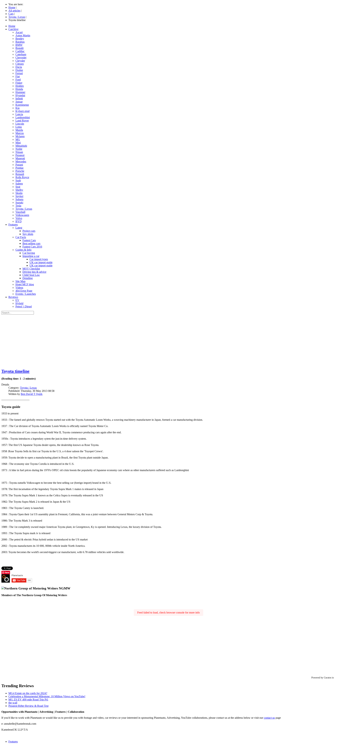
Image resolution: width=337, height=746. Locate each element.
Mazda (19, 130)
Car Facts (20, 237)
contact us (269, 717)
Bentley (19, 38)
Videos (19, 287)
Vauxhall (20, 211)
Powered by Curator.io (322, 677)
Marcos (19, 133)
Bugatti (19, 48)
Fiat (17, 76)
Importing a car (30, 256)
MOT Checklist (31, 268)
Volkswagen (22, 215)
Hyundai (20, 95)
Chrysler (20, 60)
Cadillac (20, 51)
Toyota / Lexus (23, 208)
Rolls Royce (22, 177)
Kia (17, 107)
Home (11, 26)
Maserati (20, 158)
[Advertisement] (168, 340)
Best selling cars (31, 243)
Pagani (19, 164)
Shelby (19, 189)
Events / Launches (25, 293)
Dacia (18, 66)
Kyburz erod (22, 111)
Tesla (18, 205)
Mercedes (20, 161)
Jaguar (19, 101)
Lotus (18, 126)
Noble (18, 148)
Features (13, 224)
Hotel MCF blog (24, 284)
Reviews (13, 297)
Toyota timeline (15, 371)
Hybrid (19, 303)
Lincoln (19, 123)
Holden (19, 85)
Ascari (19, 32)
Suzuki (19, 202)
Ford (18, 79)
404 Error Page (23, 290)
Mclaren (20, 136)
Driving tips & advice (34, 271)
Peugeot (19, 155)
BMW (18, 44)
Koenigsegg (22, 104)
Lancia (19, 114)
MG (17, 139)
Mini (18, 142)
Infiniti (19, 98)
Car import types (38, 259)
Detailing (27, 278)
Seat (17, 186)
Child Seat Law (31, 274)
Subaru (19, 199)
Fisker (18, 82)
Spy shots (27, 234)
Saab (18, 180)
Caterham (20, 54)
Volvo (18, 218)
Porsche (19, 170)
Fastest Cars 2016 (32, 246)
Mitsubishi (21, 145)
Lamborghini (22, 117)
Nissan (19, 152)
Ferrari (19, 73)
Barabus (20, 41)
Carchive (13, 29)
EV (17, 300)
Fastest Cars (29, 240)
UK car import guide (40, 262)
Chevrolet (20, 57)
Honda (19, 89)
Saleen (19, 183)
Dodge (19, 70)
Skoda (18, 193)
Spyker (19, 196)
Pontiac (19, 167)
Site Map (20, 281)
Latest (18, 227)
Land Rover (22, 120)
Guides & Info (23, 249)
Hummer (20, 92)
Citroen (19, 63)
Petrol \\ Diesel (23, 306)
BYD (18, 221)
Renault (19, 174)
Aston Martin (22, 35)
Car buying (28, 252)
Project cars (28, 230)
